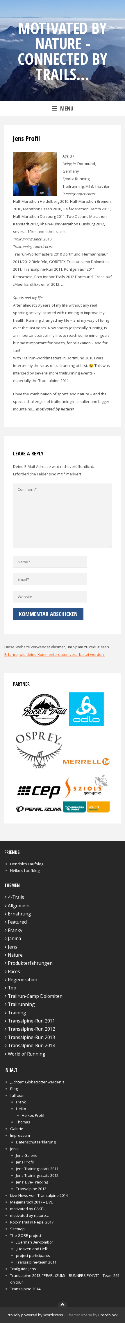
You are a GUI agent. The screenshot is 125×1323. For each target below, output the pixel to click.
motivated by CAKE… (28, 1208)
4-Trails (16, 897)
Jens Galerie (27, 1155)
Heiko (21, 1108)
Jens (12, 947)
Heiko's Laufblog (25, 870)
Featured (17, 922)
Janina (14, 938)
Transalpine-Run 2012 (31, 1029)
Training (17, 1012)
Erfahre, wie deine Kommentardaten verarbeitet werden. (54, 654)
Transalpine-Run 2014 (31, 1045)
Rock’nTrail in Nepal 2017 (31, 1222)
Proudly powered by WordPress (35, 1314)
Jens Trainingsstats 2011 (37, 1168)
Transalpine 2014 (25, 1288)
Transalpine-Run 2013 (31, 1037)
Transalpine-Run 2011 (31, 1021)
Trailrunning (21, 1004)
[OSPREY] (39, 769)
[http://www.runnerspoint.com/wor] (86, 811)
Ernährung (19, 914)
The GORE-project (25, 1235)
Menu (67, 108)
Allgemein (18, 905)
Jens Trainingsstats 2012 (37, 1175)
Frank (21, 1102)
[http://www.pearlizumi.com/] (39, 811)
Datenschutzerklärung (36, 1142)
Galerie (16, 1128)
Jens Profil (25, 1162)
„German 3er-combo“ (34, 1242)
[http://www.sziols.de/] (86, 797)
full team (18, 1095)
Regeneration (22, 979)
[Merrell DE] (86, 769)
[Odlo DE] (86, 724)
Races (14, 971)
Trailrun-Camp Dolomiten (35, 996)
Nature (15, 955)
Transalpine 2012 (31, 1188)
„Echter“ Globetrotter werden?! (37, 1082)
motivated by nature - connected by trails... (62, 51)
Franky (15, 930)
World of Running (26, 1054)
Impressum (20, 1135)
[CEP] (39, 797)
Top (12, 987)
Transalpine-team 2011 (36, 1262)
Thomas (23, 1122)
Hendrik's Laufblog (26, 863)
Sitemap (17, 1228)
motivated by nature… (29, 1215)
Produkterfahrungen (30, 963)
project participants (33, 1255)
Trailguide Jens (23, 1268)
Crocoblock (108, 1314)
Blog (14, 1088)
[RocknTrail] (45, 724)
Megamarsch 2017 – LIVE (31, 1202)
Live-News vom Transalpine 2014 (39, 1195)
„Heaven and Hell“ (32, 1248)
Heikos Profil (33, 1115)
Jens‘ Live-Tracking (32, 1182)
